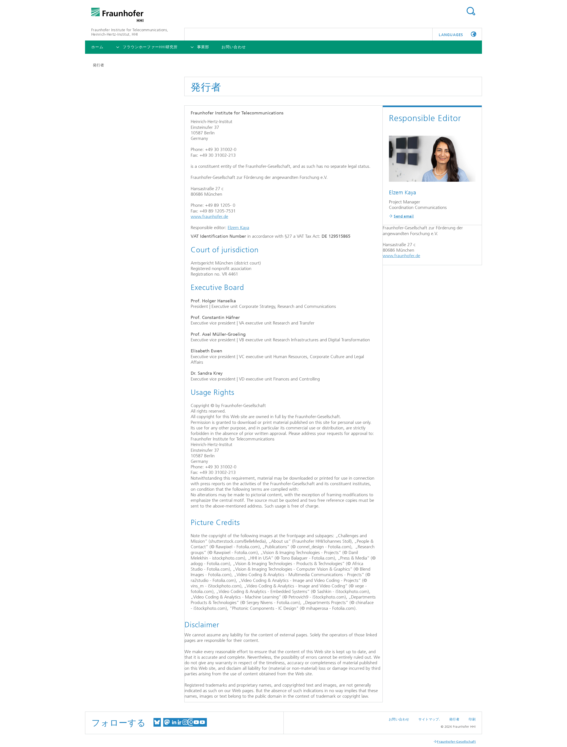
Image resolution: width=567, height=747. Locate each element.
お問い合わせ (399, 719)
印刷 (472, 719)
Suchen (471, 11)
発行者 (454, 719)
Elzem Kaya (238, 227)
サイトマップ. (429, 719)
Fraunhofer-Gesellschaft (456, 742)
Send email (404, 216)
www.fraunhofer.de (209, 216)
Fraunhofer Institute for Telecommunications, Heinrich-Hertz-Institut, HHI (129, 32)
